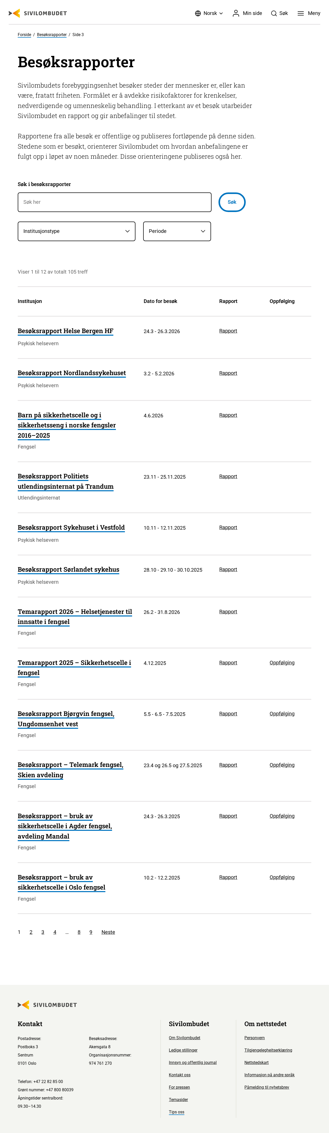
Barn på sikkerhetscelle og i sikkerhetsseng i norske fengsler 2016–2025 (67, 425)
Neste (108, 932)
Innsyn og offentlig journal (193, 1062)
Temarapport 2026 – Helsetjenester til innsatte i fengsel (75, 616)
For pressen (179, 1087)
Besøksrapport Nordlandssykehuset (72, 372)
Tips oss (176, 1112)
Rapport (228, 331)
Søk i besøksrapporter (44, 184)
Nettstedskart (256, 1062)
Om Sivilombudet (184, 1037)
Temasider (178, 1099)
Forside (24, 34)
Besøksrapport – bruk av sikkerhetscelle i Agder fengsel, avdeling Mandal (65, 825)
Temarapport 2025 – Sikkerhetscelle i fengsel (74, 667)
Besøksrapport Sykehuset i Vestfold (71, 527)
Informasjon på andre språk (269, 1074)
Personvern (254, 1037)
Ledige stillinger (183, 1050)
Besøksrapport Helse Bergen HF (65, 330)
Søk (232, 202)
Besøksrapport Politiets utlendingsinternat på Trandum (66, 481)
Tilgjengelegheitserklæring (268, 1050)
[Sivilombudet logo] (38, 13)
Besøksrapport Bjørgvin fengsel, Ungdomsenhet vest (66, 718)
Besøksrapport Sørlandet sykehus (68, 569)
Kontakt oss (179, 1074)
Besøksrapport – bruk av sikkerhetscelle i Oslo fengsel (61, 882)
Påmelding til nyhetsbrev (266, 1087)
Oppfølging (282, 662)
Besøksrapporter (52, 34)
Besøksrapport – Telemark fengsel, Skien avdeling (70, 769)
